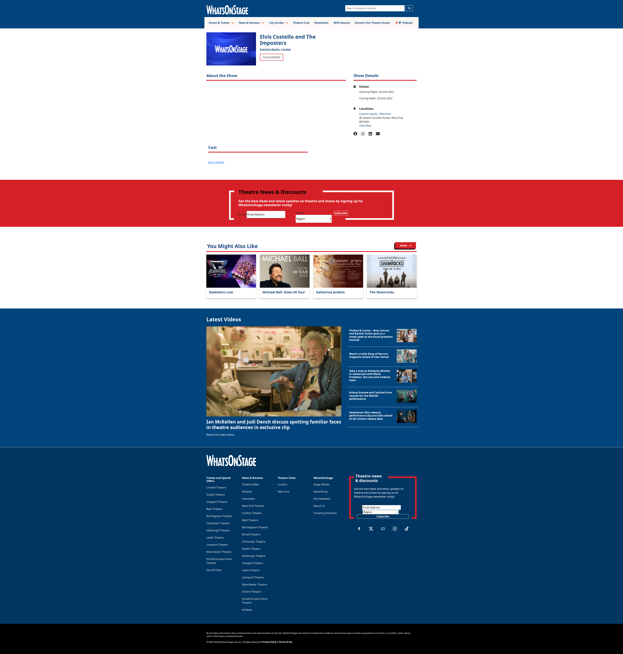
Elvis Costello (216, 162)
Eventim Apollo (368, 114)
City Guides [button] (276, 23)
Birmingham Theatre (219, 516)
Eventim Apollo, (270, 49)
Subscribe (341, 213)
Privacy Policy (269, 642)
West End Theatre (253, 506)
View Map (365, 125)
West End (385, 114)
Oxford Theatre (251, 591)
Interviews (248, 498)
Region (300, 213)
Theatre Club (301, 23)
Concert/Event (271, 57)
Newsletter (321, 23)
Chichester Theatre (218, 523)
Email (242, 214)
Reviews (247, 491)
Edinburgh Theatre (218, 530)
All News (247, 610)
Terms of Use (285, 642)
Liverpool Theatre (217, 544)
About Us (319, 506)
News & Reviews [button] (249, 23)
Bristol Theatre (251, 534)
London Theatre (216, 487)
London (286, 49)
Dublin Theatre (215, 494)
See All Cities (214, 570)
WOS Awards (342, 23)
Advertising (320, 491)
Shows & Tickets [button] (219, 23)
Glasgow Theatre (216, 502)
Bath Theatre (214, 509)
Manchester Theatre (218, 552)
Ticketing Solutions (325, 513)
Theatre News (250, 484)
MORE (404, 245)
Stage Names (321, 484)
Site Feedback (321, 498)
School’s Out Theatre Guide (372, 23)
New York (283, 491)
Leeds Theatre (215, 537)
